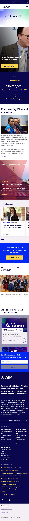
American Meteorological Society (10, 481)
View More (3, 156)
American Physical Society (8, 484)
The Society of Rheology (8, 494)
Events (2, 2)
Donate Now (9, 66)
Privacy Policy (4, 512)
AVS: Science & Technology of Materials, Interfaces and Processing (12, 488)
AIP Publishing (5, 447)
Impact (9, 21)
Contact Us (19, 444)
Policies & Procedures (6, 509)
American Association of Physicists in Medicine (14, 473)
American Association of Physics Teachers (13, 476)
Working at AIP (5, 506)
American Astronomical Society (10, 478)
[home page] (7, 7)
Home (2, 21)
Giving (26, 2)
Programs (16, 21)
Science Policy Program (12, 184)
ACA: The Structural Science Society (11, 467)
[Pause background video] (26, 29)
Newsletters (15, 2)
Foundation (4, 181)
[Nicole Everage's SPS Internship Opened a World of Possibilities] (13, 214)
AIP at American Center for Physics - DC (22, 431)
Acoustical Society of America (9, 470)
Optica (3, 491)
